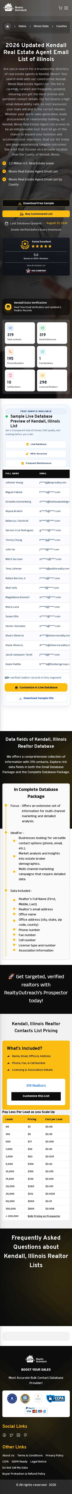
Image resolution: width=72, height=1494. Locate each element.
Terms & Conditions (30, 1455)
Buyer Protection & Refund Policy (23, 1474)
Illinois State (41, 26)
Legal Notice (38, 1462)
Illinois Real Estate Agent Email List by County (35, 182)
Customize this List (36, 1096)
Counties (61, 26)
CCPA (5, 1462)
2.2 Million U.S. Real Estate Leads (31, 164)
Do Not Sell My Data (15, 1468)
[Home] (7, 26)
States (22, 26)
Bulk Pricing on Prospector (44, 1216)
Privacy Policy (54, 1455)
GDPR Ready (19, 1462)
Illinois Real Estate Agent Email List (33, 172)
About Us (8, 1455)
